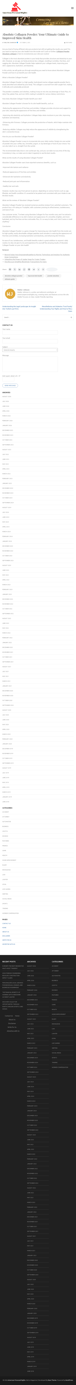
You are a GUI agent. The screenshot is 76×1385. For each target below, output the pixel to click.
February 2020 (7, 739)
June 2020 (5, 720)
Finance (5, 846)
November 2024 (7, 493)
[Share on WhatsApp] (24, 269)
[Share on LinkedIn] (19, 269)
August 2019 (6, 768)
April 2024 (5, 527)
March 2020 (6, 734)
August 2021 (6, 666)
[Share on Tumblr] (38, 269)
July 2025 (5, 454)
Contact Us (6, 923)
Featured (69, 42)
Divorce (5, 836)
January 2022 (7, 642)
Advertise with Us (8, 944)
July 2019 (5, 773)
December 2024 (7, 488)
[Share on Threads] (43, 269)
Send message (10, 385)
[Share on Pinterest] (29, 269)
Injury (4, 865)
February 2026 (7, 420)
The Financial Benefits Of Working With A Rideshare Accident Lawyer (11, 995)
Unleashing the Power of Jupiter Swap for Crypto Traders (25, 259)
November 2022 (7, 604)
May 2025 (5, 464)
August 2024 (6, 507)
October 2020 (7, 700)
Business (5, 826)
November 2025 (7, 435)
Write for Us (6, 940)
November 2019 (7, 753)
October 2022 (7, 609)
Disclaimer (6, 936)
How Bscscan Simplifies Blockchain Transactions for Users (26, 262)
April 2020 (5, 729)
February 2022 (7, 638)
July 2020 (5, 715)
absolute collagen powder (13, 276)
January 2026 (7, 425)
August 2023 (6, 565)
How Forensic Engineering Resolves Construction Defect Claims (11, 975)
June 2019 (5, 777)
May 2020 (5, 724)
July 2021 (5, 671)
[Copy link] (52, 269)
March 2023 (6, 584)
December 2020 (7, 691)
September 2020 (8, 705)
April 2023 (5, 580)
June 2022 (5, 623)
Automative (6, 821)
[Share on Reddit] (34, 269)
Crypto (5, 831)
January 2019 (7, 797)
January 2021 (7, 686)
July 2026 (5, 401)
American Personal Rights (16, 1380)
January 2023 (7, 594)
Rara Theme (52, 1380)
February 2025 (7, 478)
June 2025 (5, 459)
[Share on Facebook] (10, 269)
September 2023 (8, 560)
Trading (5, 908)
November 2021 (7, 652)
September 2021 (8, 662)
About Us (5, 932)
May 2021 (5, 676)
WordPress (69, 1380)
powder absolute (53, 276)
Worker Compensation (10, 913)
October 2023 (7, 556)
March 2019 (6, 792)
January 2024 (7, 541)
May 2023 (5, 575)
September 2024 (8, 502)
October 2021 (7, 657)
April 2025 (5, 469)
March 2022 (6, 633)
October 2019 (7, 758)
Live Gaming (6, 889)
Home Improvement (9, 860)
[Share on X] (15, 269)
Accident (5, 812)
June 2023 (5, 570)
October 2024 (7, 498)
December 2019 (7, 748)
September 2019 (8, 763)
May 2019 (5, 782)
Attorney (5, 817)
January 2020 (7, 744)
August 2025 (6, 449)
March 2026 (6, 416)
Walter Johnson (10, 42)
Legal (4, 884)
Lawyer (5, 879)
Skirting (5, 894)
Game (4, 850)
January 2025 (7, 483)
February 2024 (7, 536)
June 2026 (5, 406)
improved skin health (35, 276)
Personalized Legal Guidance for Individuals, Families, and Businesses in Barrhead (12, 985)
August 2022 (6, 618)
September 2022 (8, 613)
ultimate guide (10, 279)
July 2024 (5, 512)
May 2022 (5, 628)
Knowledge (6, 870)
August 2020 (6, 710)
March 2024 (6, 531)
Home (4, 927)
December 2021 (7, 647)
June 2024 (5, 517)
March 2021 (6, 681)
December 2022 (7, 599)
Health (4, 855)
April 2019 (5, 787)
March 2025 (6, 473)
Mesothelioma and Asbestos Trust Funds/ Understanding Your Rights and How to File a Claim (56, 309)
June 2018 (5, 802)
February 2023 (7, 589)
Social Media (6, 899)
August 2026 (6, 396)
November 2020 (7, 695)
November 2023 (7, 551)
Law (3, 874)
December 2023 (7, 546)
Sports (5, 903)
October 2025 (7, 440)
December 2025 (7, 430)
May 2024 (5, 522)
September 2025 (8, 445)
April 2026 (5, 411)
